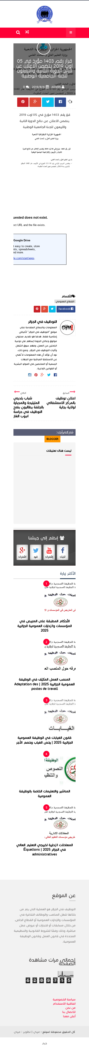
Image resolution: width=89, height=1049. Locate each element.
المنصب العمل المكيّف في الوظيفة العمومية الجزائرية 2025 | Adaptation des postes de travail (44, 684)
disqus (37, 439)
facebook (22, 439)
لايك (62, 557)
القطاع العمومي (65, 301)
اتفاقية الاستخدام (64, 1003)
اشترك (22, 557)
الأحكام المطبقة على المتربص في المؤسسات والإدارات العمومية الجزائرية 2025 (44, 626)
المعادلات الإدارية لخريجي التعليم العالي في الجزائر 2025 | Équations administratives (44, 849)
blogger (52, 439)
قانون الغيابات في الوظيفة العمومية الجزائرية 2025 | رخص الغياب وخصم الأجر (44, 740)
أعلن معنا (69, 1016)
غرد (36, 557)
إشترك (49, 557)
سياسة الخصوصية (64, 999)
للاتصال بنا (69, 1012)
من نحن (70, 1008)
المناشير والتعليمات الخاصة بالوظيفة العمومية (44, 793)
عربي (36, 1032)
